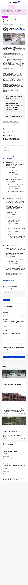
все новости (14, 340)
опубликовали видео (19, 29)
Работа (4, 461)
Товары (5, 453)
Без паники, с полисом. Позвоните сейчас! (13, 473)
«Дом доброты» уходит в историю (13, 408)
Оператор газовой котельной (10, 458)
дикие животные (15, 123)
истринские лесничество (8, 125)
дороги (15, 121)
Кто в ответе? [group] (19, 7)
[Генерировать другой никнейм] (12, 289)
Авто (4, 476)
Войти (23, 288)
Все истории (22, 366)
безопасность (6, 121)
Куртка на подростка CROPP (10, 451)
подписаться (14, 357)
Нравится (6, 167)
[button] (2, 3)
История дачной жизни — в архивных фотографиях (11, 432)
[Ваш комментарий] (14, 294)
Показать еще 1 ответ (8, 280)
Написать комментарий (9, 158)
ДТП (12, 121)
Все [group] (6, 7)
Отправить (6, 299)
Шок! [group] (25, 7)
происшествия (6, 123)
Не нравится (8, 167)
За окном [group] (11, 7)
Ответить (14, 167)
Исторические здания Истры (12, 384)
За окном (5, 17)
